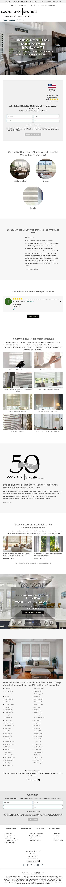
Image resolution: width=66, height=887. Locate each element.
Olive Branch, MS (39, 717)
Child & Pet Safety (10, 842)
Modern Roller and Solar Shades (48, 411)
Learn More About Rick (32, 269)
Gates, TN (7, 739)
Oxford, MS (37, 720)
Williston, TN (38, 760)
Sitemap (41, 874)
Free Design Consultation (50, 1)
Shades (46, 181)
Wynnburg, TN (38, 763)
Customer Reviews (34, 840)
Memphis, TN (38, 701)
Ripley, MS (37, 725)
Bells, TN (7, 696)
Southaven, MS (38, 736)
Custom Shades (26, 828)
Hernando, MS (9, 755)
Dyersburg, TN (9, 728)
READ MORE (7, 502)
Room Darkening (10, 838)
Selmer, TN (37, 731)
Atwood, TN (8, 694)
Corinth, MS (8, 720)
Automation (8, 833)
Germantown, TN (10, 741)
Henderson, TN (9, 749)
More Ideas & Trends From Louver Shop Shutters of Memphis (33, 563)
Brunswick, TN (9, 707)
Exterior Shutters (54, 828)
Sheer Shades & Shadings (18, 431)
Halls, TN (7, 747)
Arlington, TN (9, 691)
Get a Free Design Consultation (33, 612)
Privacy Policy (38, 129)
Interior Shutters (20, 181)
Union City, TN (38, 752)
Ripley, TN (37, 728)
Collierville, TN (9, 712)
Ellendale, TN (8, 733)
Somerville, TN (38, 733)
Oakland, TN (38, 715)
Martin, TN (37, 696)
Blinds (33, 208)
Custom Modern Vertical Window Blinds (48, 431)
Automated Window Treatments (48, 370)
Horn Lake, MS (9, 760)
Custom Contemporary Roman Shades (48, 389)
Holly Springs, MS (10, 757)
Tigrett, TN (37, 741)
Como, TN (8, 715)
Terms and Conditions (27, 129)
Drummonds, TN (9, 725)
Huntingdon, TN (39, 688)
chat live (25, 798)
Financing (56, 836)
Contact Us (56, 838)
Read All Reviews (33, 316)
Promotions (56, 833)
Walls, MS (37, 755)
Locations (12, 20)
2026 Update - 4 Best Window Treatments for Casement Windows (48, 554)
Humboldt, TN (9, 765)
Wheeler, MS (38, 757)
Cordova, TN (8, 717)
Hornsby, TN (8, 763)
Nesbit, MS (37, 709)
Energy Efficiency (10, 836)
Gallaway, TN (8, 736)
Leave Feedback (58, 840)
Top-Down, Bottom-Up (11, 840)
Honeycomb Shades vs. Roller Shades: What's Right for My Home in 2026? (16, 554)
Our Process (32, 838)
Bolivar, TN (8, 701)
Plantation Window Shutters (17, 370)
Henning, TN (8, 752)
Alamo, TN (8, 688)
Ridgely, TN (37, 723)
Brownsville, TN (9, 704)
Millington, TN (38, 704)
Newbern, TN (38, 712)
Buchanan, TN (9, 709)
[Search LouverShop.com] (38, 780)
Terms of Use (26, 874)
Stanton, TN (37, 739)
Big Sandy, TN (9, 699)
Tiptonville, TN (38, 747)
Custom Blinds (40, 828)
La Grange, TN (38, 694)
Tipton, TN (37, 744)
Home (5, 20)
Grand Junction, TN (10, 744)
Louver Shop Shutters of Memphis (43, 240)
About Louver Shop (34, 836)
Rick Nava (29, 237)
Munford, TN (38, 707)
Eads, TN (7, 731)
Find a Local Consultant (36, 833)
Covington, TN (9, 723)
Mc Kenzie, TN (38, 699)
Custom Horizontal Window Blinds (18, 411)
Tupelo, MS (37, 749)
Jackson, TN (37, 691)
